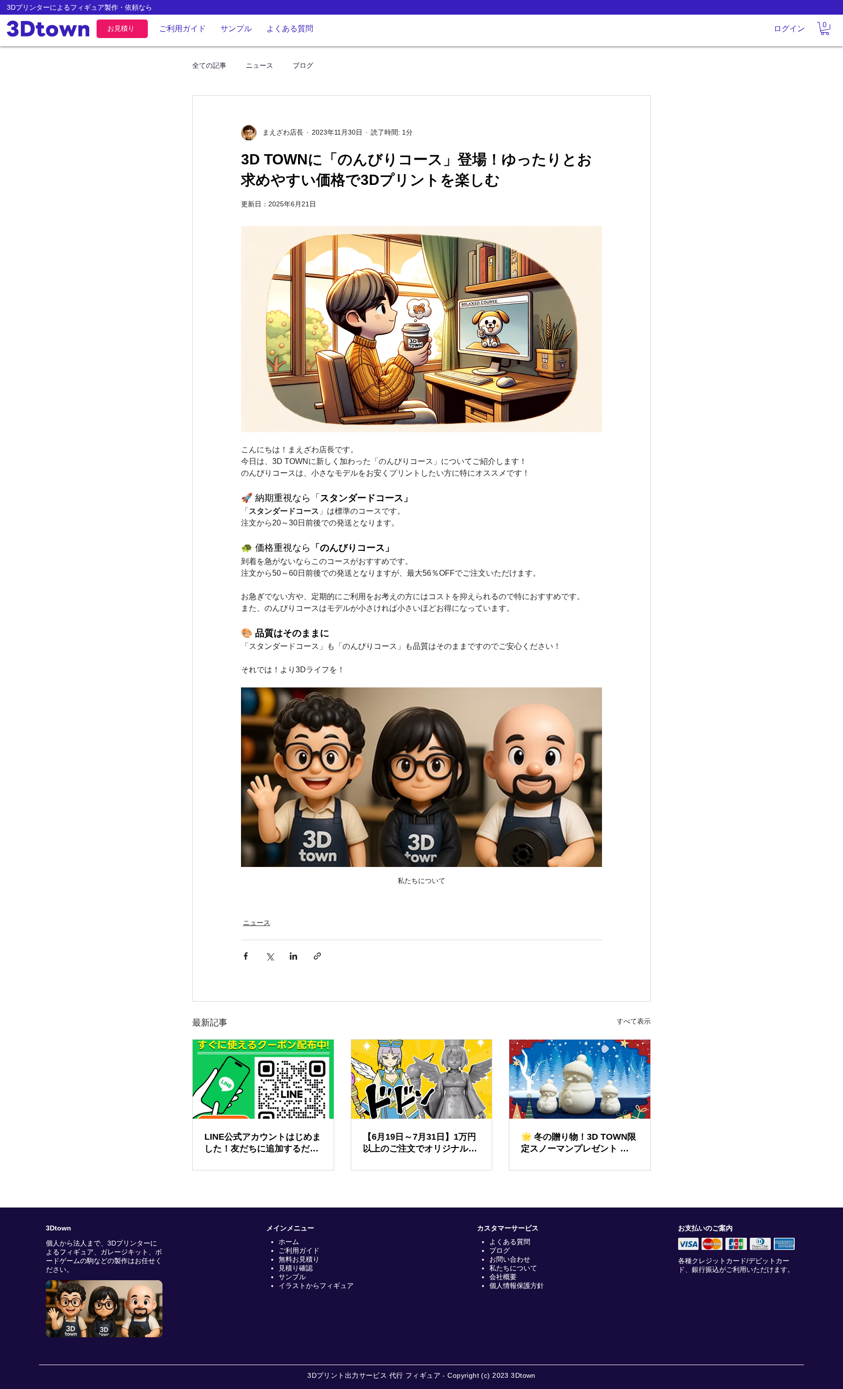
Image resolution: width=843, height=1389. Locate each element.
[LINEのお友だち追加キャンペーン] (263, 1079)
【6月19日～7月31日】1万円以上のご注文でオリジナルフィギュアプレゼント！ (420, 1143)
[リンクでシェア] (317, 956)
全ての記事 (209, 65)
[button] (825, 28)
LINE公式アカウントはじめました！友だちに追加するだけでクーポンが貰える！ (262, 1143)
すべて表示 (634, 1021)
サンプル (292, 1277)
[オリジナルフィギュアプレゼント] (421, 1079)
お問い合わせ (509, 1259)
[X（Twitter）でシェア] (269, 956)
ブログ (303, 65)
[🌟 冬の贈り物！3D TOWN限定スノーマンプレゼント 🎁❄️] (579, 1079)
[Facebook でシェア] (245, 956)
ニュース (259, 65)
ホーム (289, 1242)
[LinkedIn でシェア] (293, 956)
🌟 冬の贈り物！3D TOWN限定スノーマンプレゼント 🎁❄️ (578, 1143)
